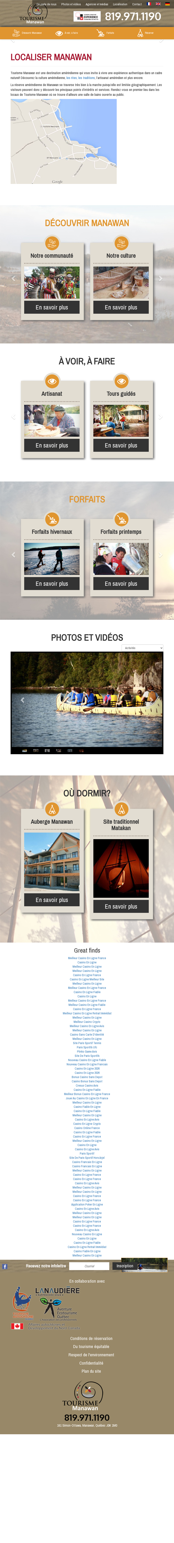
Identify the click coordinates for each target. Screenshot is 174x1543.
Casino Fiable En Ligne (87, 1107)
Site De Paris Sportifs (87, 1056)
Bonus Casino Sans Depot (87, 1077)
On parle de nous (46, 4)
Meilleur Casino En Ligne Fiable (87, 1005)
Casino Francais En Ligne (87, 1162)
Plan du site (91, 1371)
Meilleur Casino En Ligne (87, 966)
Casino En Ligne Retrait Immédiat (87, 1247)
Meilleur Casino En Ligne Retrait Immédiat (87, 1013)
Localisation (120, 4)
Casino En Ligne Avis (87, 1119)
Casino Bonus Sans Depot (87, 1081)
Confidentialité (91, 1363)
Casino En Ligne (87, 962)
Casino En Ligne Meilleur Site (87, 979)
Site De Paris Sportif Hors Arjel (87, 1158)
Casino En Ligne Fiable (87, 992)
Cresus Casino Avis (87, 1085)
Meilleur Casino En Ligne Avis (87, 1026)
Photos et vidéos (71, 4)
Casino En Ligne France (87, 975)
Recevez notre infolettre (46, 1266)
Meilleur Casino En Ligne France (87, 958)
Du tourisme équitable (91, 1346)
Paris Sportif (87, 1153)
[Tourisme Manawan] (30, 12)
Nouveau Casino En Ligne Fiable (87, 1060)
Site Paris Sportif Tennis (87, 1043)
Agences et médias (97, 4)
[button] (13, 278)
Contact (137, 4)
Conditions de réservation (91, 1338)
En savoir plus (52, 307)
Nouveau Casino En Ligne (87, 1234)
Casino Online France (87, 1128)
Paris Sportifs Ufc (87, 1047)
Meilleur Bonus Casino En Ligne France (87, 1094)
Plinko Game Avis (87, 1051)
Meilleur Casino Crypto (87, 1022)
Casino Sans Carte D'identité (87, 1034)
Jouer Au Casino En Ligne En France (87, 1098)
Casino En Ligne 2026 (87, 1068)
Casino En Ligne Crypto (87, 1124)
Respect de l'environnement (91, 1355)
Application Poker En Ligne (87, 1204)
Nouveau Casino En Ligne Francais (87, 1064)
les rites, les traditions (80, 77)
